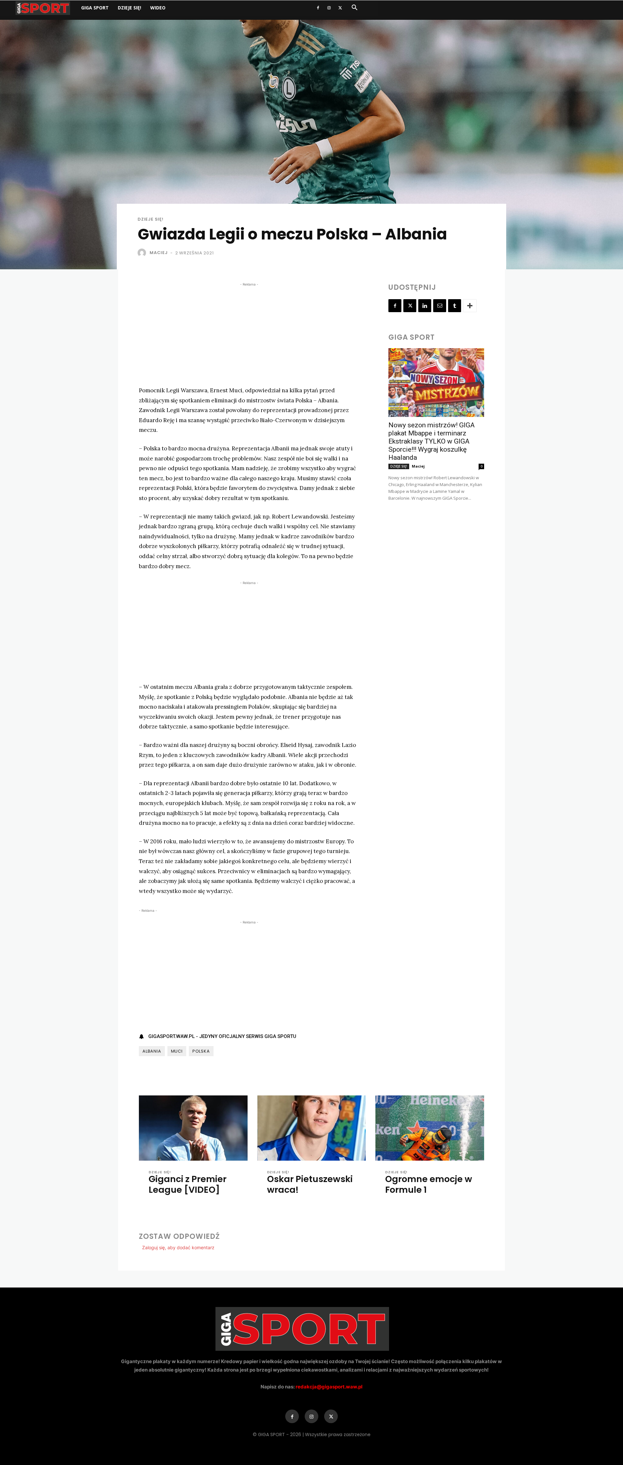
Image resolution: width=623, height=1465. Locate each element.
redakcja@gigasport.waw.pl (329, 1387)
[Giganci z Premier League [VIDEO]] (193, 1128)
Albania (151, 1051)
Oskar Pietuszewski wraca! (310, 1184)
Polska (201, 1051)
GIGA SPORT (95, 8)
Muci (177, 1051)
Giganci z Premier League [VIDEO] (187, 1184)
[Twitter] (340, 8)
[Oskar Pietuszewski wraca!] (311, 1128)
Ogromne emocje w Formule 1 (428, 1184)
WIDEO (157, 8)
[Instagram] (329, 8)
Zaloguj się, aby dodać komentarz (178, 1247)
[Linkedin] (424, 305)
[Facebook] (318, 8)
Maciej (159, 253)
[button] (354, 8)
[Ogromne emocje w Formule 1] (429, 1128)
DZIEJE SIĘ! (129, 8)
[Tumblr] (454, 305)
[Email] (439, 305)
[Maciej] (143, 253)
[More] (470, 305)
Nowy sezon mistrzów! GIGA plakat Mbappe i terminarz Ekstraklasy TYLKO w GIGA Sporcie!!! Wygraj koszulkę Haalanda (431, 441)
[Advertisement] (249, 333)
